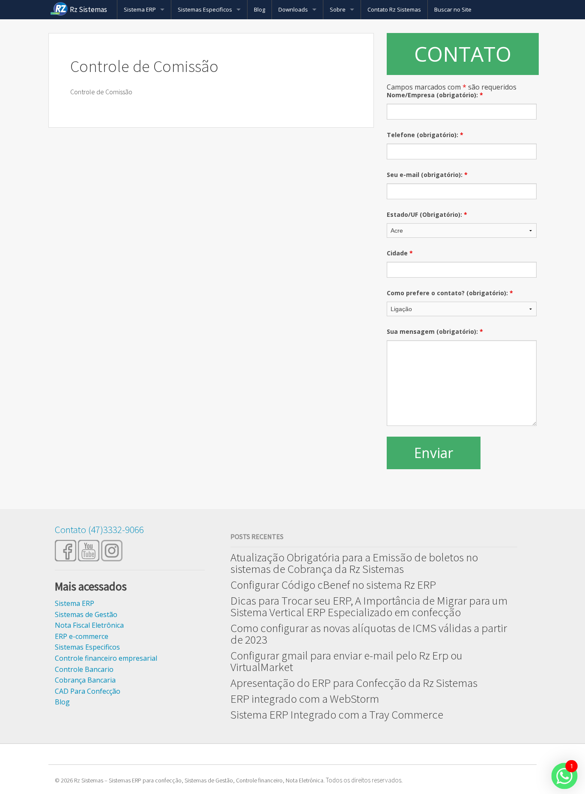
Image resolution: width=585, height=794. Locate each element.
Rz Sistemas (88, 9)
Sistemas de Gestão (86, 614)
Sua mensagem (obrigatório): (435, 331)
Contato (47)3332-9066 (99, 529)
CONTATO (462, 54)
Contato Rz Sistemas (394, 9)
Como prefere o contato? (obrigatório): (450, 293)
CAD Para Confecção (87, 691)
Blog (259, 9)
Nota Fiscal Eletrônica (89, 625)
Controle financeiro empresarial (106, 658)
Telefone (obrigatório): (425, 135)
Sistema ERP (140, 9)
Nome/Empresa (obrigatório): (435, 95)
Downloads (293, 9)
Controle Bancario (84, 669)
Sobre (338, 9)
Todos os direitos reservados (363, 780)
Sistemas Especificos (205, 9)
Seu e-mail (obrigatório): (427, 175)
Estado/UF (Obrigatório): (427, 214)
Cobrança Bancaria (85, 680)
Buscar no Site (453, 9)
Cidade (400, 253)
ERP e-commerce (81, 636)
